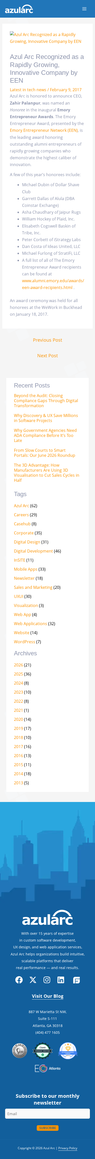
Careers (21, 515)
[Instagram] (47, 980)
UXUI (18, 596)
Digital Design (27, 542)
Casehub (22, 524)
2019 (18, 728)
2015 (18, 764)
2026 (18, 665)
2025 (18, 674)
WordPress (24, 642)
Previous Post (47, 340)
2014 (18, 774)
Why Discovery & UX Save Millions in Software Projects (46, 418)
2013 (18, 783)
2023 (18, 692)
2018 (18, 737)
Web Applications (30, 623)
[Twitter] (33, 980)
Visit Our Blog (47, 996)
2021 (18, 710)
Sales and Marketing (33, 587)
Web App (22, 614)
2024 (18, 683)
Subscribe (47, 1128)
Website (21, 632)
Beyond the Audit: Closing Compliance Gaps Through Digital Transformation (46, 400)
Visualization (26, 605)
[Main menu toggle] (84, 8)
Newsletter (24, 578)
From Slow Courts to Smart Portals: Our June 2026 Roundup (44, 453)
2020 (18, 719)
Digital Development (33, 551)
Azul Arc (21, 505)
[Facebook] (19, 980)
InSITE (19, 560)
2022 (18, 701)
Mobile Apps (25, 569)
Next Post (47, 355)
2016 (18, 755)
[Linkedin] (61, 980)
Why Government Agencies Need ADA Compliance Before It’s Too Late (45, 435)
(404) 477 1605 (47, 1032)
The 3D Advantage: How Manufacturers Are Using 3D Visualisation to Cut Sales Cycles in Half (46, 473)
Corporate (24, 533)
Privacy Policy (67, 1148)
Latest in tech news (28, 89)
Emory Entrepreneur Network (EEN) (44, 130)
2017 (18, 746)
